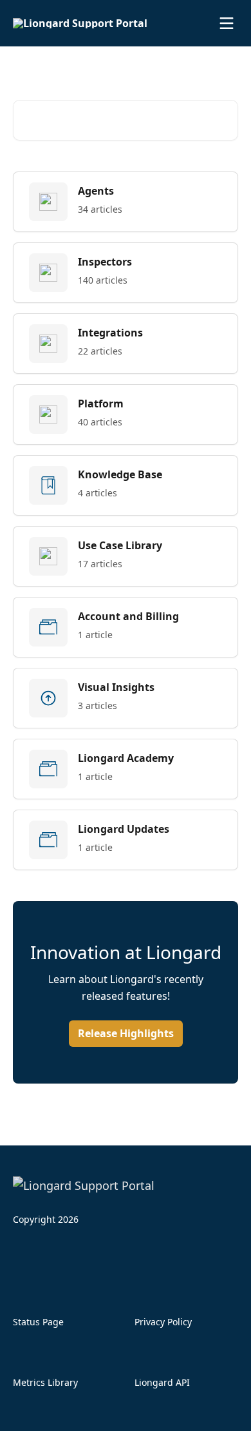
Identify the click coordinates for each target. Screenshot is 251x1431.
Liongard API (162, 1382)
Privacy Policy (163, 1322)
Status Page (38, 1322)
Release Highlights (126, 1033)
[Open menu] (226, 23)
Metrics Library (45, 1382)
